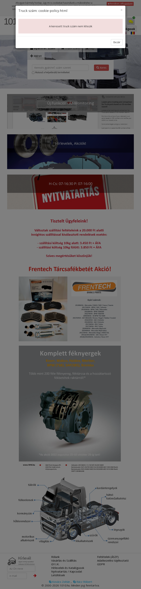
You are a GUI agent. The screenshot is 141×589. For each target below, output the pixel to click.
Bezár (116, 42)
